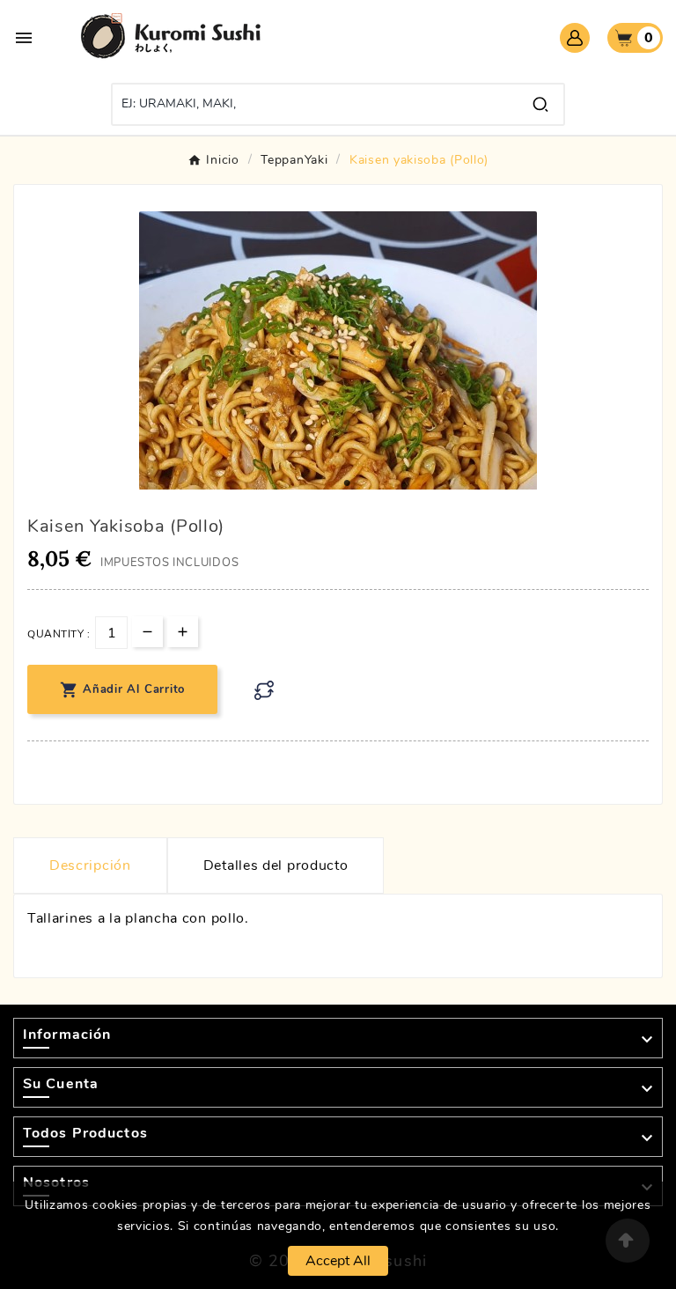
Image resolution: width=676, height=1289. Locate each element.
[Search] (540, 104)
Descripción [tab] (90, 865)
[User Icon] (575, 38)
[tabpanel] (338, 410)
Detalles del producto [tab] (276, 865)
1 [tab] (347, 483)
